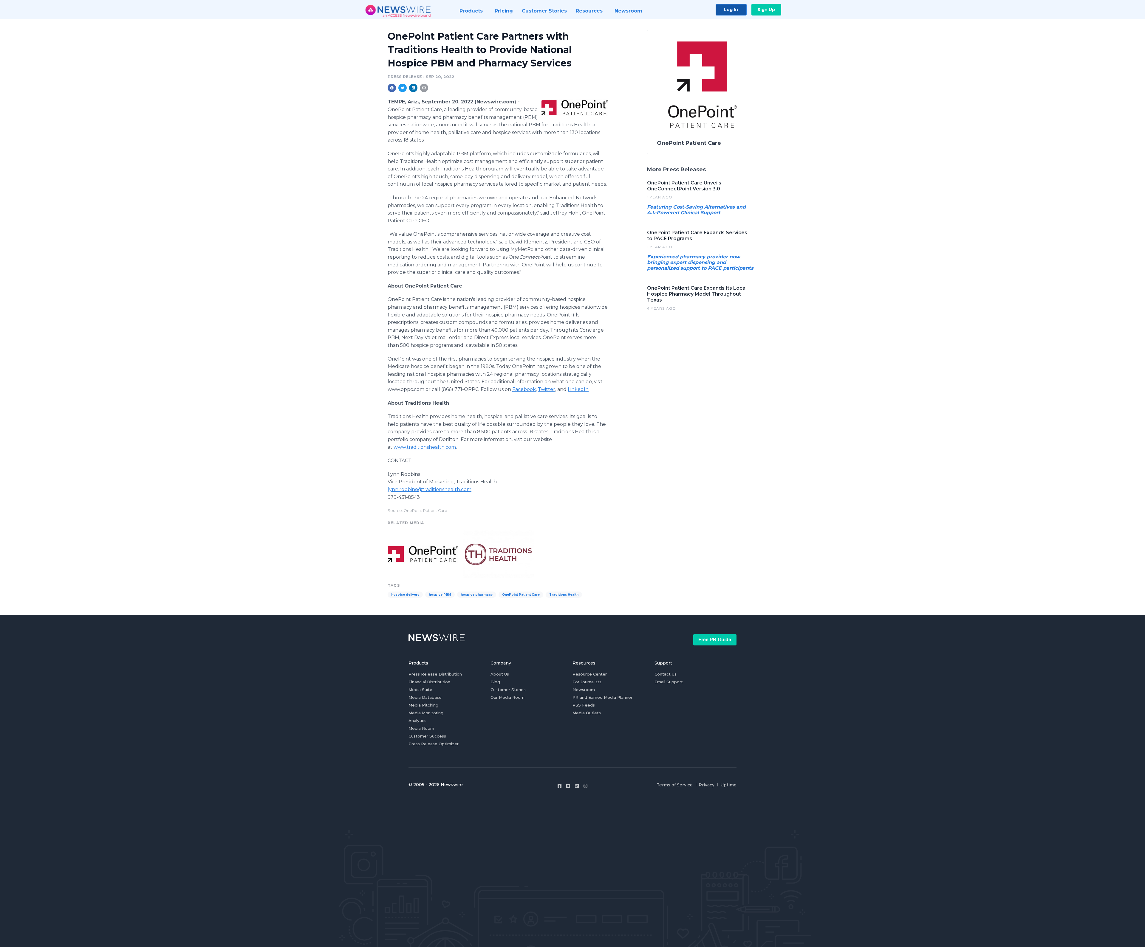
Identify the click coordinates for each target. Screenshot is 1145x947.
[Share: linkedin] (413, 88)
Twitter (546, 389)
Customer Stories (508, 689)
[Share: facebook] (392, 88)
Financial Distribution (429, 681)
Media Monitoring (426, 712)
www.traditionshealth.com (425, 447)
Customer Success (427, 736)
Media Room (421, 728)
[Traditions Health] (498, 554)
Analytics (417, 720)
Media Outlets (586, 712)
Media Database (425, 697)
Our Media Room (507, 697)
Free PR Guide (714, 639)
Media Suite (420, 689)
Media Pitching (423, 705)
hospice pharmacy (477, 595)
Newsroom (583, 689)
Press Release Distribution (435, 674)
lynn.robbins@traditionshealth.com (429, 489)
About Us (500, 674)
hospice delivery (405, 595)
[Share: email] (424, 88)
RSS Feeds (583, 705)
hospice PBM (440, 595)
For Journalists (586, 681)
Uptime (728, 785)
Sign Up (766, 9)
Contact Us (665, 674)
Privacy (706, 785)
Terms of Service (675, 785)
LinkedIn (578, 389)
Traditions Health (563, 595)
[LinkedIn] (577, 786)
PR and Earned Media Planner (602, 697)
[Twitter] (568, 786)
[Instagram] (585, 786)
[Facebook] (559, 786)
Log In (731, 9)
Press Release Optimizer (434, 743)
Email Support (668, 681)
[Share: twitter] (402, 88)
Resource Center (589, 674)
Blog (495, 681)
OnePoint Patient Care (521, 595)
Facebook (524, 389)
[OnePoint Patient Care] (574, 107)
